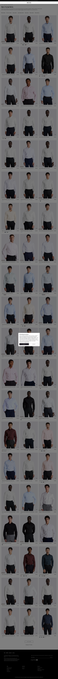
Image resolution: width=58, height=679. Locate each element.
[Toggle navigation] (1, 2)
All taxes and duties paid (34, 0)
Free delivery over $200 (23, 0)
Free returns (28, 0)
